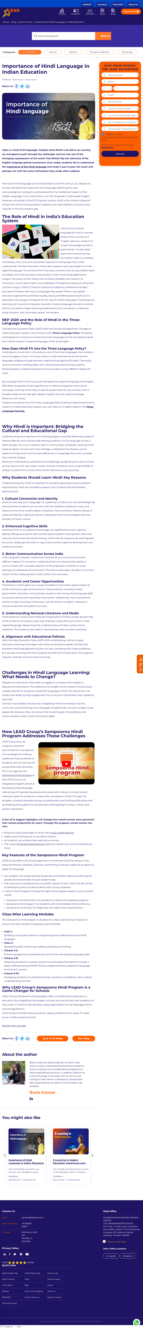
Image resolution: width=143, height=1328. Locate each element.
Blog (113, 14)
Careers (62, 14)
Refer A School (8, 1279)
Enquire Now (130, 11)
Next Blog (84, 1038)
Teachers (118, 5)
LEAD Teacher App (32, 1273)
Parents (87, 5)
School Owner (25, 22)
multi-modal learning (62, 832)
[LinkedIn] (31, 1098)
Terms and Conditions (34, 1291)
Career (50, 1285)
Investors (75, 14)
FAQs (27, 1279)
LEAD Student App (10, 1273)
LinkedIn (4, 1254)
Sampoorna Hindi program (17, 775)
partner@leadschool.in (33, 1217)
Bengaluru (128, 1256)
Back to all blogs (53, 1038)
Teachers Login (53, 1279)
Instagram (21, 1254)
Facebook (9, 1254)
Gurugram (111, 1256)
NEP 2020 (6, 1297)
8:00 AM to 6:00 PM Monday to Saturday (29, 1236)
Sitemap (5, 1291)
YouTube (27, 1254)
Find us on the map (116, 1241)
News (102, 14)
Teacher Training (54, 1297)
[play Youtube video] (66, 764)
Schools (102, 5)
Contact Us (8, 1211)
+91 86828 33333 (26, 1225)
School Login (52, 1273)
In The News (7, 1285)
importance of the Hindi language (27, 166)
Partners (90, 14)
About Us (133, 5)
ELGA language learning (31, 844)
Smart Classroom (32, 1297)
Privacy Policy (10, 1248)
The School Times (9, 1303)
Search (105, 36)
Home (6, 22)
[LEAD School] (10, 13)
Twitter (15, 1254)
